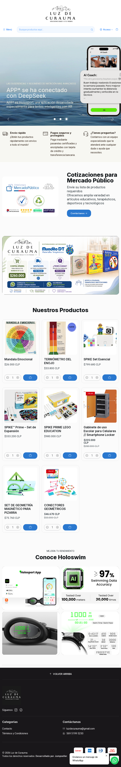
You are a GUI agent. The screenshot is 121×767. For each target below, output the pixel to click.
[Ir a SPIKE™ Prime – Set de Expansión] (20, 406)
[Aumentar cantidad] (18, 378)
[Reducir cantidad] (8, 378)
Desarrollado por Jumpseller (51, 756)
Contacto (7, 728)
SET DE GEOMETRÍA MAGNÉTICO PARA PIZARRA (18, 508)
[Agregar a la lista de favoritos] (33, 332)
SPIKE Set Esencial (97, 359)
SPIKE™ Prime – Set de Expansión (20, 429)
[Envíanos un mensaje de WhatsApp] (114, 760)
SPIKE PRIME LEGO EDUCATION (57, 429)
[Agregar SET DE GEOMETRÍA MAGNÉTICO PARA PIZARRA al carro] (30, 527)
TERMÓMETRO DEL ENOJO (57, 361)
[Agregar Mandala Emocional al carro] (30, 377)
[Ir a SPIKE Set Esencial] (100, 338)
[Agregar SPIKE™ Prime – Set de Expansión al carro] (30, 455)
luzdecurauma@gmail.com (80, 728)
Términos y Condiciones (15, 733)
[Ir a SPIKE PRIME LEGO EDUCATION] (60, 406)
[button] (55, 119)
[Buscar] (92, 29)
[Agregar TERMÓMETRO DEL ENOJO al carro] (70, 377)
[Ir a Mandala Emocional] (20, 338)
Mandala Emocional (18, 359)
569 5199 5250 (74, 733)
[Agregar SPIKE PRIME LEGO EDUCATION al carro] (70, 455)
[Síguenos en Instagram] (16, 710)
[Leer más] (31, 588)
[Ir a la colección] (60, 81)
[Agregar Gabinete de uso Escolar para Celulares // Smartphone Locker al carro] (109, 455)
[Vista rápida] (33, 341)
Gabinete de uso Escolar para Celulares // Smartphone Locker (100, 431)
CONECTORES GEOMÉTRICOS (55, 507)
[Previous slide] (8, 119)
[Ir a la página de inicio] (60, 13)
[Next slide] (112, 119)
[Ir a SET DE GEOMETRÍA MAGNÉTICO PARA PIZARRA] (20, 484)
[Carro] (117, 29)
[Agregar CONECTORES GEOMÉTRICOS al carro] (70, 527)
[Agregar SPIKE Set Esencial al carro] (109, 377)
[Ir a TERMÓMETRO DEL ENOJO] (60, 338)
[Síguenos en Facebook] (21, 710)
